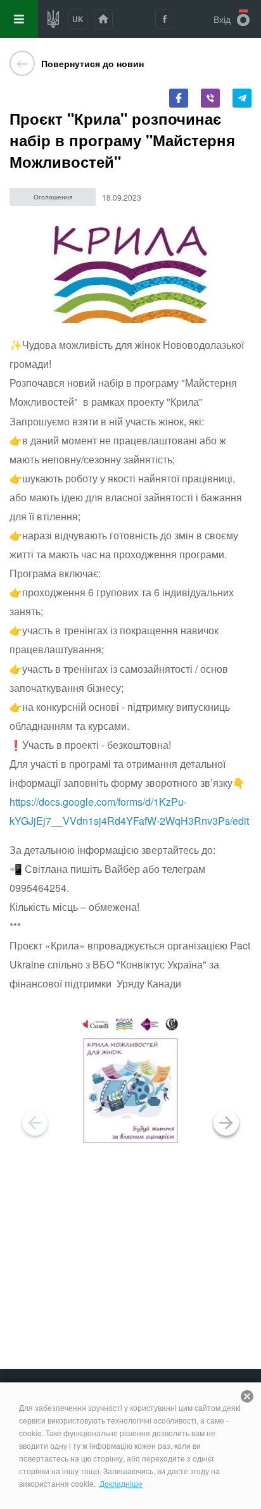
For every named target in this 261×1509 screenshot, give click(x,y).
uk (78, 19)
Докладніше (121, 1483)
